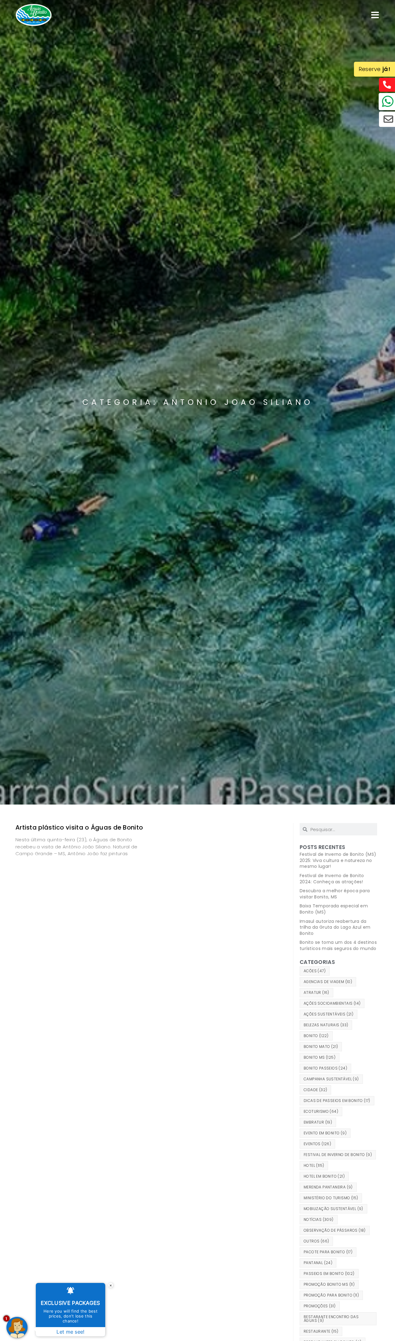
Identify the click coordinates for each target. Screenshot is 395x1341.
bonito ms (319, 1057)
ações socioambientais (332, 1003)
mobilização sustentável (333, 1208)
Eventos (317, 1143)
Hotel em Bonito (324, 1176)
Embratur (318, 1122)
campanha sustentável (331, 1079)
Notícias (319, 1219)
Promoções (320, 1306)
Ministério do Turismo (331, 1197)
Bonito (316, 1035)
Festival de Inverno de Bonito (338, 1154)
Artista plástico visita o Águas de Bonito (79, 827)
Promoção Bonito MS (329, 1284)
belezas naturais (326, 1025)
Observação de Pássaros (335, 1230)
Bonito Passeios (325, 1068)
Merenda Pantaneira (328, 1187)
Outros (316, 1241)
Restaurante (321, 1331)
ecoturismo (321, 1111)
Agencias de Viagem (328, 981)
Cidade (315, 1089)
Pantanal (318, 1262)
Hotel (314, 1165)
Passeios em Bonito (329, 1273)
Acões (315, 970)
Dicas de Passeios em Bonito (337, 1100)
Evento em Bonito (325, 1133)
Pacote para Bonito (328, 1252)
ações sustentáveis (328, 1014)
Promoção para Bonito (331, 1295)
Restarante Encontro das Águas (331, 1318)
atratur (316, 992)
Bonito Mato (321, 1046)
